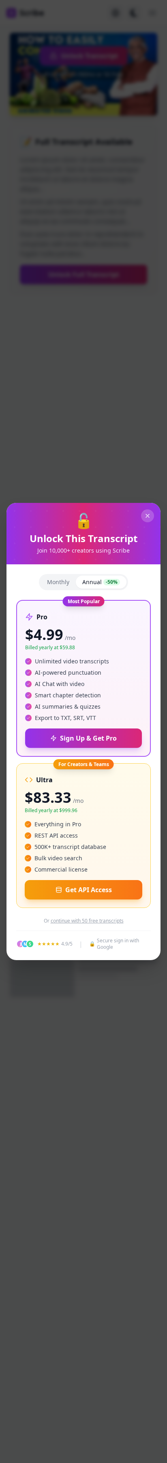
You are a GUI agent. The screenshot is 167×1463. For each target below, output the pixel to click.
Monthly (58, 582)
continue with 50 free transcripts (87, 921)
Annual (100, 582)
